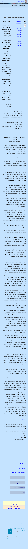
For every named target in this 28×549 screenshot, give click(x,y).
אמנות (24, 530)
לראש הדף (22, 419)
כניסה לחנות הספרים (20, 524)
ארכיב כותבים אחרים (19, 488)
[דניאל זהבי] (26, 1)
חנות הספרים (21, 478)
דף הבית (22, 463)
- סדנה (11, 506)
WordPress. (11, 544)
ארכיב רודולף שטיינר (18, 483)
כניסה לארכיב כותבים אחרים (18, 528)
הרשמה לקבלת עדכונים (18, 472)
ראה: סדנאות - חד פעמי (14, 508)
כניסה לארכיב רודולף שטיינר (18, 526)
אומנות (23, 493)
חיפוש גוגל (22, 468)
